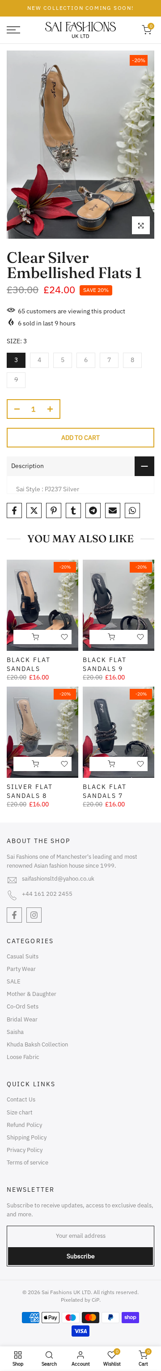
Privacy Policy (24, 1150)
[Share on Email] (112, 510)
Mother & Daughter (31, 994)
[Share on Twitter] (34, 510)
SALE (14, 981)
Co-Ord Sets (22, 1006)
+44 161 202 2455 (47, 894)
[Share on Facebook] (14, 510)
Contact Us (21, 1099)
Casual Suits (22, 956)
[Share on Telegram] (93, 510)
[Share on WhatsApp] (132, 510)
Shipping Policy (27, 1137)
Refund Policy (24, 1125)
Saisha (15, 1032)
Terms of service (27, 1162)
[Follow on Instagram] (34, 915)
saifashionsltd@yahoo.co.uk (58, 878)
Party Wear (21, 969)
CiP (95, 1299)
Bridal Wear (22, 1019)
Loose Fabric (23, 1057)
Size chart (20, 1112)
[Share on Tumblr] (73, 510)
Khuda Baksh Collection (37, 1044)
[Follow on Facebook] (14, 915)
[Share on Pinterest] (53, 510)
